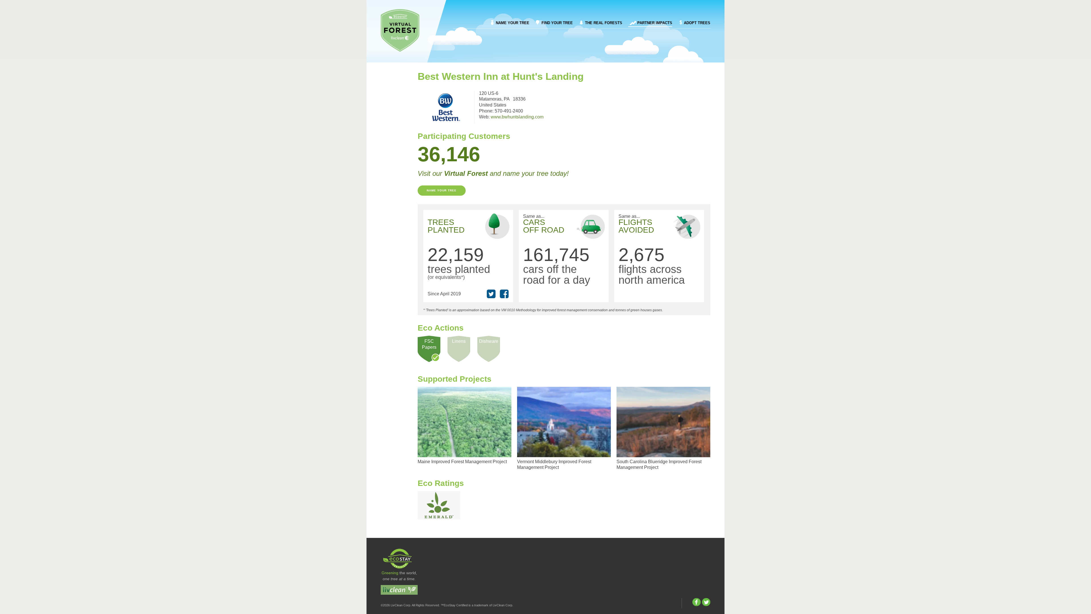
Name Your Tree (512, 23)
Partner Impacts (654, 23)
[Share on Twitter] (491, 293)
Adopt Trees (697, 23)
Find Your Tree (557, 23)
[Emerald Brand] (439, 505)
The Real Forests (603, 23)
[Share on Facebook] (504, 293)
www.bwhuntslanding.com (517, 116)
